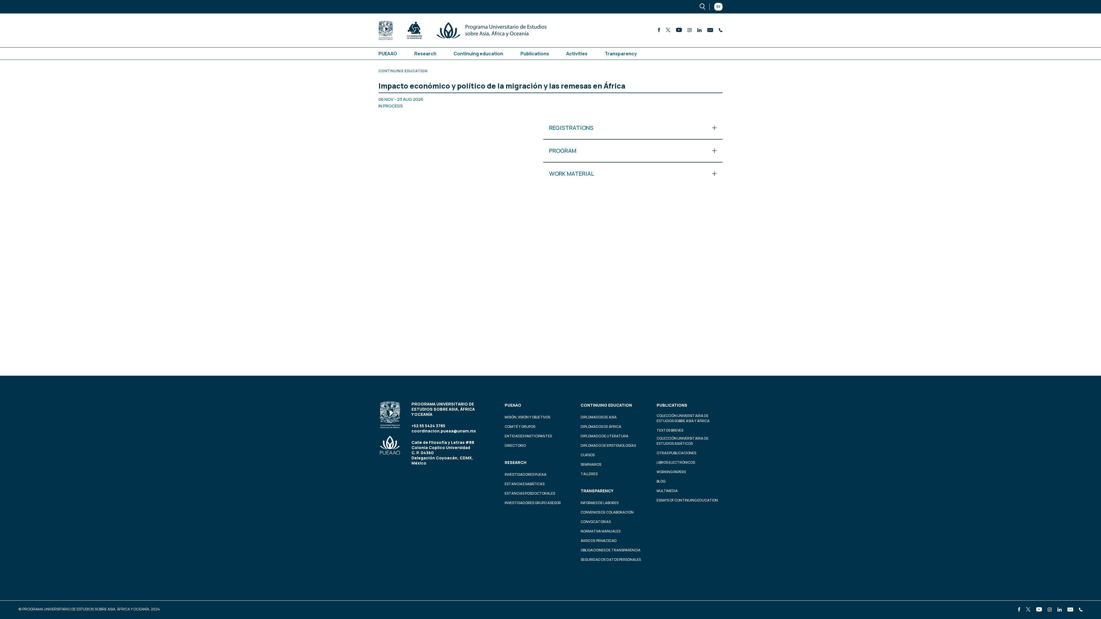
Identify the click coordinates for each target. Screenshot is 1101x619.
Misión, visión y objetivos (527, 417)
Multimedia (667, 490)
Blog (661, 481)
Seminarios (591, 464)
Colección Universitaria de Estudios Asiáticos (682, 441)
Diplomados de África (601, 426)
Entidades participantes (528, 436)
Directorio (515, 445)
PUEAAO (387, 53)
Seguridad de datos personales (611, 559)
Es (718, 7)
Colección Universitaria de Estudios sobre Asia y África (683, 418)
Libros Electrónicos (676, 462)
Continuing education (478, 53)
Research (425, 53)
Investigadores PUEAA (525, 474)
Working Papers (671, 471)
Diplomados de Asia (599, 417)
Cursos (588, 455)
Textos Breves (670, 430)
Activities (576, 53)
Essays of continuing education (687, 500)
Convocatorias (596, 521)
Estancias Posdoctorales (530, 493)
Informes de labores (599, 502)
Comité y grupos (520, 426)
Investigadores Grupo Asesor (533, 502)
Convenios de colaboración (607, 512)
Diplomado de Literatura (604, 436)
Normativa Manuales (600, 531)
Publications (534, 53)
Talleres (589, 473)
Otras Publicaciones (676, 452)
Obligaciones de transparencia (611, 550)
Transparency (621, 53)
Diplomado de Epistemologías (608, 445)
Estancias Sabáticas (524, 483)
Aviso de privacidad (599, 540)
